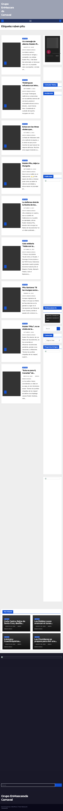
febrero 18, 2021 (29, 293)
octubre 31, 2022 (29, 132)
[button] (57, 21)
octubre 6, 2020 (29, 332)
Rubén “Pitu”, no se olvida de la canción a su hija (30, 329)
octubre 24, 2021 (29, 249)
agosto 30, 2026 (10, 626)
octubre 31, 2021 (29, 208)
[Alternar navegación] (30, 21)
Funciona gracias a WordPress (9, 806)
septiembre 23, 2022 (30, 169)
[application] (52, 318)
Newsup (24, 806)
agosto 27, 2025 (29, 47)
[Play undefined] (49, 52)
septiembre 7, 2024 (30, 88)
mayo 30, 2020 (28, 376)
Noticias (25, 38)
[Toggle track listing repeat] (54, 59)
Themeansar (4, 808)
